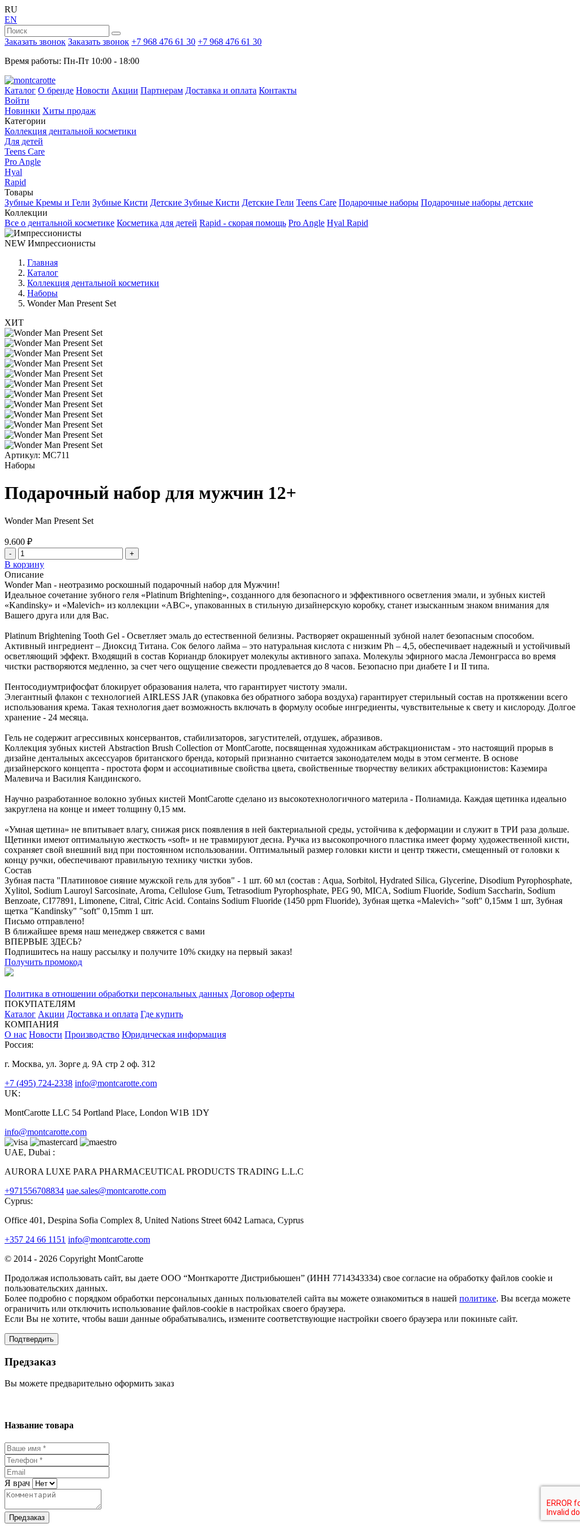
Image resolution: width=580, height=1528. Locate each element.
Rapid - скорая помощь (242, 223)
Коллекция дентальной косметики (71, 131)
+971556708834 (34, 1191)
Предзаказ (27, 1517)
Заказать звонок (35, 41)
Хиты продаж (69, 111)
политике (477, 1298)
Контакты (278, 90)
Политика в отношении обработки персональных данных (116, 993)
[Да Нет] (43, 1483)
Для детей (24, 141)
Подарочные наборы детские (477, 202)
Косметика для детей (157, 223)
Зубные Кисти (120, 202)
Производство (92, 1034)
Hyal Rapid (347, 223)
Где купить (161, 1014)
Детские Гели (268, 202)
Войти (17, 100)
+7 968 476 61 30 (163, 41)
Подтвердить (31, 1339)
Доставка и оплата (221, 90)
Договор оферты (263, 993)
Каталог (20, 90)
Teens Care (25, 151)
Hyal (13, 172)
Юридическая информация (174, 1034)
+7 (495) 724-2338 (38, 1083)
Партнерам (161, 90)
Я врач (17, 1483)
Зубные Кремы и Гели (47, 202)
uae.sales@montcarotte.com (116, 1191)
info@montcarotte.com (116, 1083)
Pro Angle (23, 162)
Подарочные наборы (379, 202)
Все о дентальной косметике (59, 223)
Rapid (15, 182)
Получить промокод (43, 962)
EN (11, 19)
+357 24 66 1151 (35, 1239)
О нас (16, 1034)
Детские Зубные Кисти (195, 202)
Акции (125, 90)
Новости (92, 90)
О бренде (56, 90)
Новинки (22, 111)
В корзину (24, 564)
